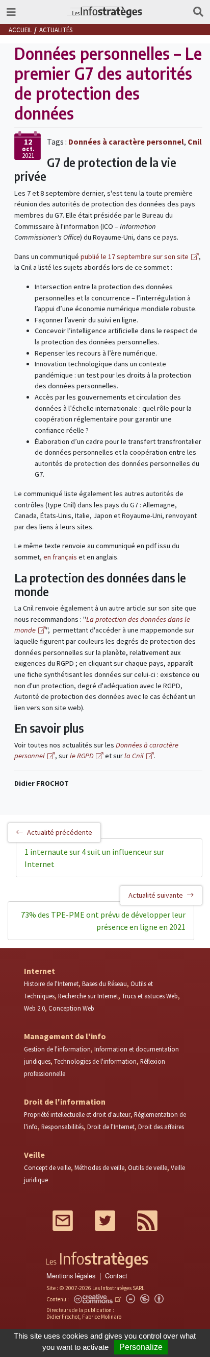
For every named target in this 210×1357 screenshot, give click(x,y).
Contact (116, 1275)
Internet (39, 971)
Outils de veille (147, 1167)
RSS (147, 1220)
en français (60, 556)
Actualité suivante (155, 895)
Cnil (195, 141)
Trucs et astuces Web (150, 996)
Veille (34, 1155)
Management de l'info (65, 1036)
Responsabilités (62, 1126)
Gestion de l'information (57, 1049)
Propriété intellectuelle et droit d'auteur (77, 1114)
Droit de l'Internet (111, 1126)
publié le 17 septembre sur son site (135, 256)
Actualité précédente (59, 832)
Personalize (141, 1347)
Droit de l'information (65, 1101)
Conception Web (71, 1008)
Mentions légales (70, 1275)
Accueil (20, 30)
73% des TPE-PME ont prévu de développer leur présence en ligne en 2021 (103, 920)
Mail (62, 1220)
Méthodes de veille (99, 1167)
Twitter (105, 1220)
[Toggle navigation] (11, 12)
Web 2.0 (34, 1008)
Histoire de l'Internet (51, 983)
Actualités (55, 30)
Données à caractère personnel (126, 141)
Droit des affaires (161, 1126)
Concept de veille (47, 1167)
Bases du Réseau (104, 983)
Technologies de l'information (95, 1061)
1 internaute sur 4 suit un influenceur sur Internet (94, 858)
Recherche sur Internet (88, 996)
